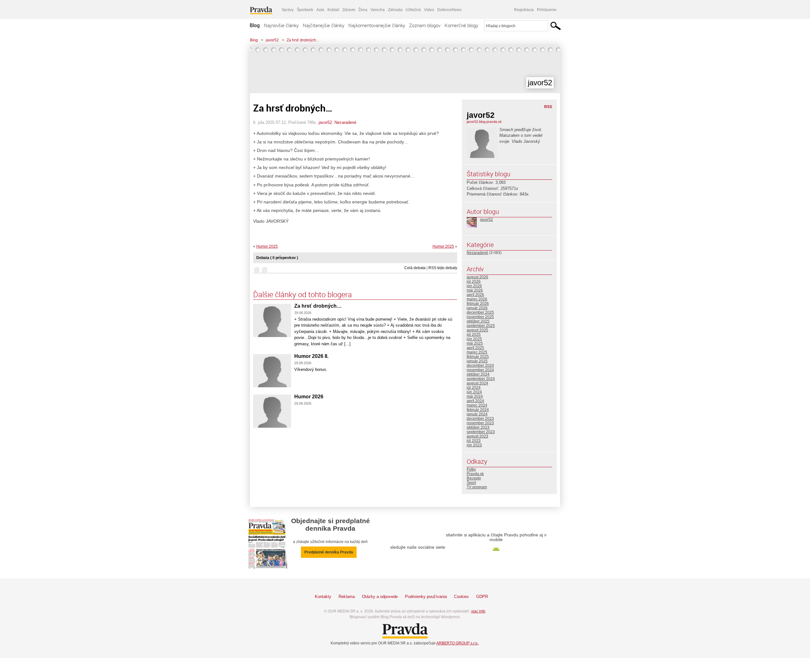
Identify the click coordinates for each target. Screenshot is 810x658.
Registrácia (524, 10)
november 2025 (480, 317)
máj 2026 (475, 290)
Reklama (347, 596)
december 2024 (480, 365)
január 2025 (477, 361)
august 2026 (477, 277)
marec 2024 (477, 405)
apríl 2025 (475, 348)
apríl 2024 (475, 401)
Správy (288, 10)
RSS (548, 107)
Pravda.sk (475, 474)
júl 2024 (474, 387)
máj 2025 (475, 343)
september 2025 (481, 325)
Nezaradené (345, 122)
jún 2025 (474, 339)
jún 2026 (474, 286)
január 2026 (477, 308)
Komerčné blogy (461, 25)
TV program (477, 487)
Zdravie (348, 10)
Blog (255, 25)
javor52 (272, 40)
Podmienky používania (426, 596)
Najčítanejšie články (323, 25)
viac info (478, 611)
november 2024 (480, 370)
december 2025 (480, 312)
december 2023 (480, 418)
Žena (362, 10)
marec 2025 (477, 352)
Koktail (333, 10)
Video (429, 10)
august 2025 (477, 330)
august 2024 (477, 383)
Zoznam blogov (424, 25)
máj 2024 (475, 396)
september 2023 (481, 432)
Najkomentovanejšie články (376, 25)
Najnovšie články (281, 25)
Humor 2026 (308, 396)
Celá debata (415, 268)
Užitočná (413, 10)
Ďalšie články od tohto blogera (302, 294)
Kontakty (323, 596)
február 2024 (478, 409)
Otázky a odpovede (380, 596)
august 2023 (477, 436)
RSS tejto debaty (442, 268)
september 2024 (481, 379)
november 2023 (480, 423)
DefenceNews (449, 10)
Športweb (305, 10)
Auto (320, 10)
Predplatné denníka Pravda (328, 552)
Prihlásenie (547, 10)
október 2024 (478, 374)
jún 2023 (474, 445)
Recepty (474, 478)
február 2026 (478, 303)
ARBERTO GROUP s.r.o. (457, 643)
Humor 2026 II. (311, 356)
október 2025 (478, 321)
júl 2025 (474, 334)
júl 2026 (474, 281)
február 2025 (478, 356)
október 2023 (478, 427)
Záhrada (395, 10)
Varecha (378, 10)
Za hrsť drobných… (318, 306)
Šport (471, 482)
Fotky (471, 469)
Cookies (461, 596)
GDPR (482, 596)
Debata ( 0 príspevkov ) (277, 258)
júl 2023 (474, 440)
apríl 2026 (475, 295)
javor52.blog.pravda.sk (484, 122)
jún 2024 (474, 392)
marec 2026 (477, 299)
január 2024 (477, 414)
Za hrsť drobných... (303, 40)
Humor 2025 (443, 246)
